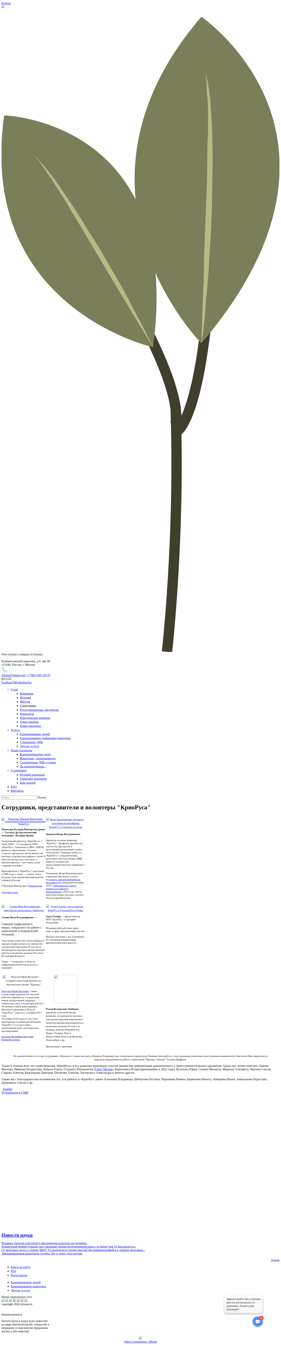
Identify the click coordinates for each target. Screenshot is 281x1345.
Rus (8, 682)
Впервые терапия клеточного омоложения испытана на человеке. (44, 1243)
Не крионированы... (33, 766)
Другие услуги (29, 746)
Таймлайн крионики (33, 778)
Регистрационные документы (39, 709)
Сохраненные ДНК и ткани (38, 762)
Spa (25, 682)
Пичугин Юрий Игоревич (15, 991)
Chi (13, 682)
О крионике (18, 770)
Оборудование (29, 721)
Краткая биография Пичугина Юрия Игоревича (17, 1038)
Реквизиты (27, 713)
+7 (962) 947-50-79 (38, 675)
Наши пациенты (21, 750)
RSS (13, 1271)
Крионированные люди (35, 754)
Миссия (25, 701)
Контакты (17, 790)
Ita (21, 682)
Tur (29, 682)
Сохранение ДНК (31, 742)
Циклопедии (35, 885)
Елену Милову (103, 1069)
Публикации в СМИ (15, 1092)
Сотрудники (28, 705)
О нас (14, 689)
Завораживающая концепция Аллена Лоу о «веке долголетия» (42, 1253)
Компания (26, 693)
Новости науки (17, 1235)
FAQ (14, 786)
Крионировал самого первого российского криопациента (61, 888)
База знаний (28, 782)
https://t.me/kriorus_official (140, 1341)
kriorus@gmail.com (13, 675)
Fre (18, 682)
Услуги (15, 730)
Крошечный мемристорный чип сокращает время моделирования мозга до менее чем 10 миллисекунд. (69, 1246)
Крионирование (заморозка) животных (45, 738)
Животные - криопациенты (38, 758)
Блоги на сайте (20, 1267)
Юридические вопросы (35, 717)
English (7, 1089)
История (25, 697)
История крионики (32, 774)
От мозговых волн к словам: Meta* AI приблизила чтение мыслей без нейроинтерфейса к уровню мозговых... (73, 1250)
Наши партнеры (30, 725)
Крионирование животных (28, 1286)
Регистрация (19, 1275)
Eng (4, 682)
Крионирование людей (35, 734)
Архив (275, 1260)
